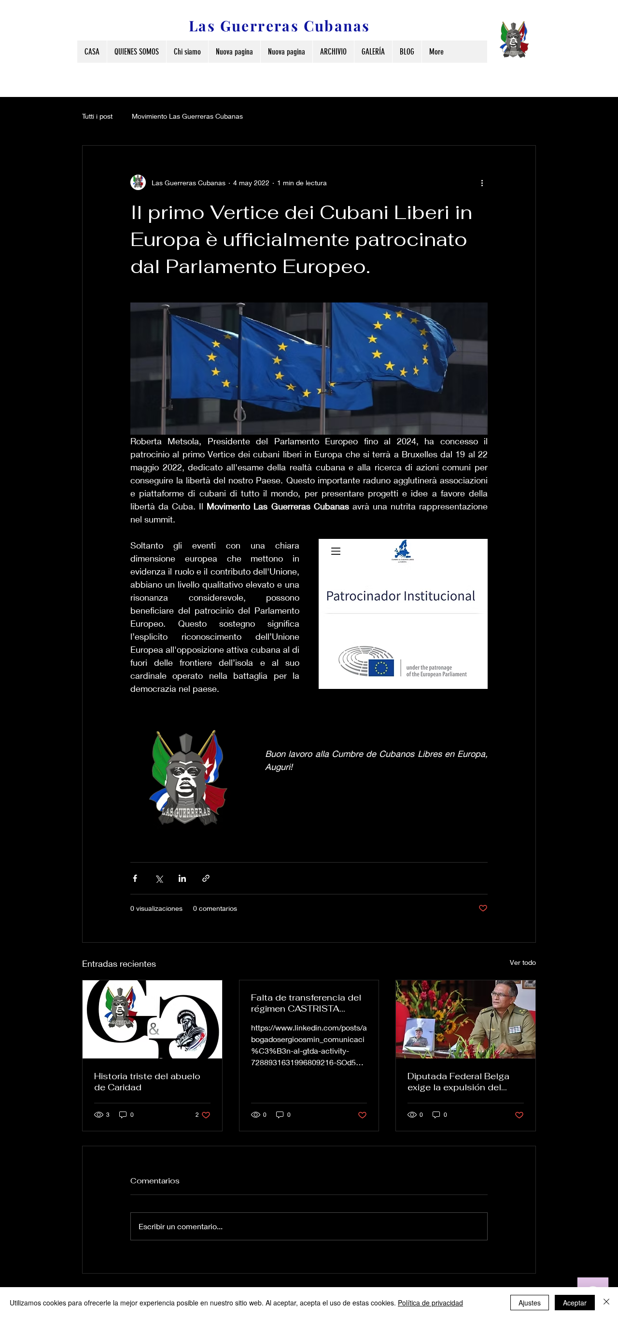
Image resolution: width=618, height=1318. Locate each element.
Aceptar (575, 1302)
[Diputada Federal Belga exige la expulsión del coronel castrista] (465, 1019)
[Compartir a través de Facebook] (135, 878)
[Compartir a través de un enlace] (206, 878)
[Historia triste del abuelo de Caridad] (152, 1019)
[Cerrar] (606, 1302)
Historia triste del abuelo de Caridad (147, 1082)
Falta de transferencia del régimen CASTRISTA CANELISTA (306, 1003)
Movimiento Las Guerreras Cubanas (187, 116)
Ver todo (523, 962)
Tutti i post (97, 116)
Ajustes (530, 1302)
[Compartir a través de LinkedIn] (182, 878)
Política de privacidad (430, 1302)
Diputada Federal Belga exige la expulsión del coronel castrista (458, 1082)
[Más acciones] (482, 182)
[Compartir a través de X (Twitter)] (158, 878)
